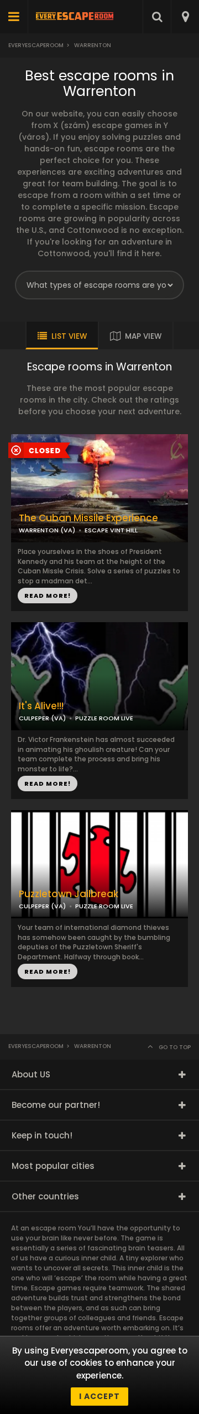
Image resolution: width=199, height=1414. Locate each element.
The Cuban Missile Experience (88, 518)
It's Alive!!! (41, 706)
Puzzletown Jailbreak (68, 894)
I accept (99, 1396)
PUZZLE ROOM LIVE (104, 718)
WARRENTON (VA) (47, 530)
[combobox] (185, 16)
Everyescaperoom (36, 45)
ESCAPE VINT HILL (111, 530)
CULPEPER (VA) (42, 718)
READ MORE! (47, 595)
